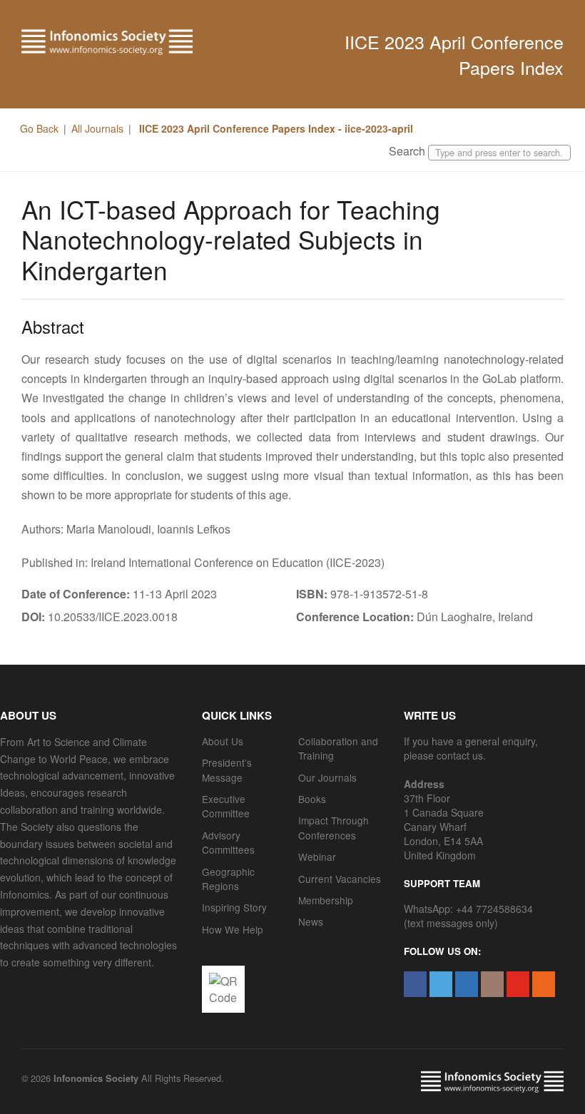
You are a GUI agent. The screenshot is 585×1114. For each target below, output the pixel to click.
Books (312, 799)
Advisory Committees (228, 842)
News (310, 921)
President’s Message (227, 769)
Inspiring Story (234, 907)
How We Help (232, 929)
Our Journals (327, 777)
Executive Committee (226, 806)
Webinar (317, 856)
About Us (222, 741)
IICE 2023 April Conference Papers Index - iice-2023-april (274, 128)
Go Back (39, 128)
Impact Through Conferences (333, 827)
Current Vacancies (339, 879)
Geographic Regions (228, 878)
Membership (325, 900)
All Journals (97, 128)
